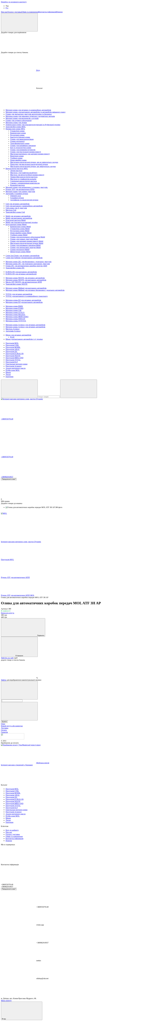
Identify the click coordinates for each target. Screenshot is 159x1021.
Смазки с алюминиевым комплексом (25, 183)
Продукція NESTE (13, 356)
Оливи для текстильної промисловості (25, 152)
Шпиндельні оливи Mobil (20, 252)
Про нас (4, 12)
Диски (8, 374)
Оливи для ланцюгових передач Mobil (25, 247)
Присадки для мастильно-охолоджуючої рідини (29, 164)
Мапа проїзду (6, 1000)
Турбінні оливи (16, 158)
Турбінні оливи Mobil (18, 235)
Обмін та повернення (30, 12)
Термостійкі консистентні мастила (23, 177)
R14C (12, 337)
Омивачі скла (15, 196)
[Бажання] (79, 42)
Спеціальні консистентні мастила (23, 181)
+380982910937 (7, 477)
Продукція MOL (12, 343)
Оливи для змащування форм (22, 139)
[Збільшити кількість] (19, 711)
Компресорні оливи (18, 133)
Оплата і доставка (14, 12)
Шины (8, 372)
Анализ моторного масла (15, 368)
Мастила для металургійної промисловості (27, 175)
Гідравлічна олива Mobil (20, 229)
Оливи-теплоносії (17, 141)
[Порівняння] (19, 22)
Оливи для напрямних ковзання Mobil (25, 245)
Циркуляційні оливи (18, 160)
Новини (59, 12)
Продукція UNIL (12, 345)
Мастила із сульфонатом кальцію (23, 179)
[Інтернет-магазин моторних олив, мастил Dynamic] (12, 739)
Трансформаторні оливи (19, 143)
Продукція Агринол (14, 366)
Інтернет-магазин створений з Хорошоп (17, 765)
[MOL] (4, 513)
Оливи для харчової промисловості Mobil (26, 241)
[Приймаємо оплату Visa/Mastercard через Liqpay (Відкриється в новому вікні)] (21, 745)
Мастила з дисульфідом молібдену (23, 173)
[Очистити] (78, 389)
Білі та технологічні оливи (20, 148)
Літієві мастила (16, 171)
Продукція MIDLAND (14, 358)
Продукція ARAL (13, 349)
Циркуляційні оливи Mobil (20, 233)
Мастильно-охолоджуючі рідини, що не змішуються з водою (34, 162)
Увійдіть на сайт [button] (7, 658)
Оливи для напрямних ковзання (23, 146)
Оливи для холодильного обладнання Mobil (27, 237)
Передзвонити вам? (9, 479)
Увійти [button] (3, 680)
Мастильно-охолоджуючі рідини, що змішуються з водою (33, 166)
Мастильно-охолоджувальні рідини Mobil (26, 243)
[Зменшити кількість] (19, 690)
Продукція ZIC (11, 351)
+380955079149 (7, 419)
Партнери (9, 377)
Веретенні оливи (17, 156)
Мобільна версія (42, 763)
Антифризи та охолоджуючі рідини (24, 200)
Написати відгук (7, 613)
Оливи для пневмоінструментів (22, 150)
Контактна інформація (47, 12)
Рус (7, 8)
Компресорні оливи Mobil (20, 227)
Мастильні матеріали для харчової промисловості (30, 154)
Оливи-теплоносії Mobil (19, 250)
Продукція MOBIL (13, 347)
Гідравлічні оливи (17, 131)
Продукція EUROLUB (15, 354)
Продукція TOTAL (13, 360)
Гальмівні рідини (17, 198)
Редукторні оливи (17, 135)
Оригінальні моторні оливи (16, 364)
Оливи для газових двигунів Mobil (24, 239)
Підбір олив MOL (13, 370)
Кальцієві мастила (17, 185)
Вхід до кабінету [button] (12, 830)
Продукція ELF (12, 362)
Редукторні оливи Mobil (19, 231)
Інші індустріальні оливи (20, 137)
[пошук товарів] (19, 389)
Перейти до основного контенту (14, 2)
